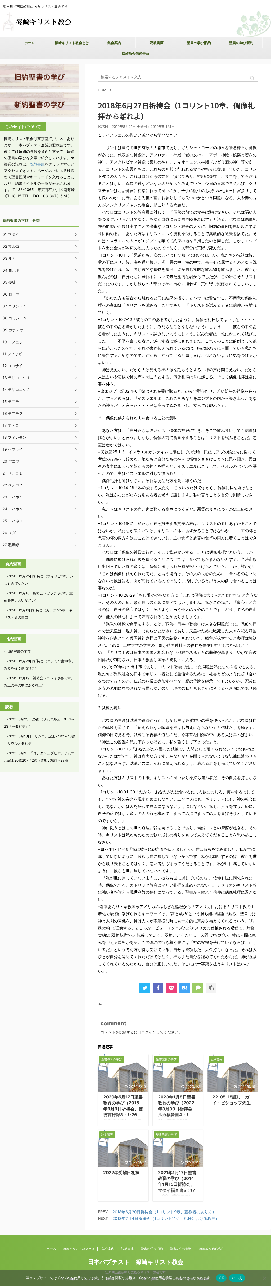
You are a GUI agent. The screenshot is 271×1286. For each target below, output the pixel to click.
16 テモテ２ (13, 413)
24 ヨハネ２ (13, 509)
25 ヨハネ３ (13, 521)
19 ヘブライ (13, 449)
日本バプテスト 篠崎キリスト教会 (135, 1261)
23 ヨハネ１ (13, 497)
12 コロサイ (12, 365)
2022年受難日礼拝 (121, 1172)
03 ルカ (9, 258)
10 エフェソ (13, 342)
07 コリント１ (15, 306)
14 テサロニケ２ (16, 389)
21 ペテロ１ (12, 473)
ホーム (29, 43)
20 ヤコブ (11, 461)
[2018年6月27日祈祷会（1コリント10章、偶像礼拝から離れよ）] (184, 988)
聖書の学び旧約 (199, 43)
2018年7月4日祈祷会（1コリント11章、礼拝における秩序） (165, 1218)
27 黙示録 (11, 544)
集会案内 (114, 43)
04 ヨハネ (11, 270)
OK (221, 1278)
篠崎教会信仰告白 (135, 53)
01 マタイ (11, 234)
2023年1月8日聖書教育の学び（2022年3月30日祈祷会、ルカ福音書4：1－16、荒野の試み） (177, 1108)
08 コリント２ (15, 318)
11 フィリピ (12, 353)
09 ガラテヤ (13, 330)
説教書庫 (157, 43)
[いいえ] (264, 1278)
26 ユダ (9, 533)
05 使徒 (9, 282)
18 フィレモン (14, 437)
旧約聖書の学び (19, 651)
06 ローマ (11, 294)
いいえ (237, 1278)
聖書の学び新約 (241, 43)
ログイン (148, 1032)
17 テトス (11, 425)
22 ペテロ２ (13, 485)
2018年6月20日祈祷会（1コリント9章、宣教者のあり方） (164, 1211)
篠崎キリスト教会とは (72, 43)
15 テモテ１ (13, 401)
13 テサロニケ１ (16, 377)
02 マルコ (11, 246)
